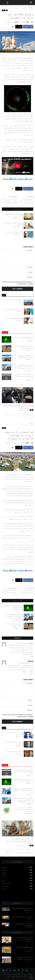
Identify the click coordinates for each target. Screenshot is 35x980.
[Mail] (14, 970)
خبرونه (5, 332)
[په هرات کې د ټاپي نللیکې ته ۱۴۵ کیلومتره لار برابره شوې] (6, 358)
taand (16, 22)
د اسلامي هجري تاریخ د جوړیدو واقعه (22, 916)
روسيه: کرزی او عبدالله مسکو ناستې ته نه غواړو (26, 200)
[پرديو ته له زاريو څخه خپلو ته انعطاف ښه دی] (6, 924)
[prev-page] (31, 240)
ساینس (3, 10)
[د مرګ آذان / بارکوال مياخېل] (28, 302)
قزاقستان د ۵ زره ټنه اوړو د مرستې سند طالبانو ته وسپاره (10, 200)
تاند (22, 218)
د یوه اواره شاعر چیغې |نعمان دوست (13, 309)
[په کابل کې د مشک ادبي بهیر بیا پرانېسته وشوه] (17, 395)
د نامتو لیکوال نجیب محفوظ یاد (14, 232)
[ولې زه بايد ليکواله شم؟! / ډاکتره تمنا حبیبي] (28, 225)
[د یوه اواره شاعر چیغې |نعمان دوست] (28, 311)
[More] (13, 26)
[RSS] (10, 970)
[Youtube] (3, 970)
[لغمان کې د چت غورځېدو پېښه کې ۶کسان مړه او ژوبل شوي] (6, 909)
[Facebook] (26, 970)
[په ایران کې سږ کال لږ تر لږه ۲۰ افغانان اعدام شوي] (6, 348)
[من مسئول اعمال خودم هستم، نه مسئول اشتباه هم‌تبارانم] (6, 940)
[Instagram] (18, 970)
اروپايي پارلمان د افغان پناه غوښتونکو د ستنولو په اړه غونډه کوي (23, 376)
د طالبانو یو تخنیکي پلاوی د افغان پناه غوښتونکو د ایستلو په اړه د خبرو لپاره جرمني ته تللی (23, 366)
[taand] (23, 22)
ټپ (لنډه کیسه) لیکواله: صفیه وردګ (13, 318)
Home (31, 8)
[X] (6, 970)
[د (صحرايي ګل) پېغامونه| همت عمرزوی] (6, 950)
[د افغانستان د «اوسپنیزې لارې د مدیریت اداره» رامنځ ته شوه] (6, 960)
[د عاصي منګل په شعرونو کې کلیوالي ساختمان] (28, 216)
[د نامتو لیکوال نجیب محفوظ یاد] (28, 234)
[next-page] (28, 240)
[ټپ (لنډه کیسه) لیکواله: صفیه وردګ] (28, 320)
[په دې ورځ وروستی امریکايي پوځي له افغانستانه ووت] (6, 339)
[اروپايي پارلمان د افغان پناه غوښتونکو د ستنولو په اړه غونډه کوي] (6, 377)
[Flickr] (22, 970)
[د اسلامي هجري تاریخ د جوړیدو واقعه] (6, 917)
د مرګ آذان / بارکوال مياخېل (15, 299)
